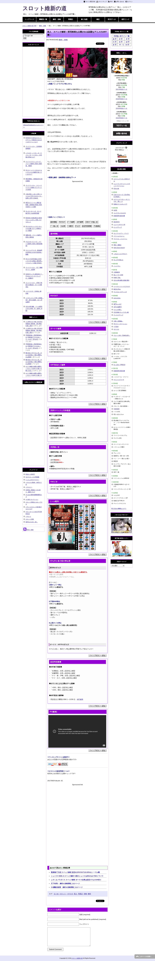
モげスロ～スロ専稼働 (32, 477)
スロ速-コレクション (32, 499)
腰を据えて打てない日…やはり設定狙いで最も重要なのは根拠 (34, 355)
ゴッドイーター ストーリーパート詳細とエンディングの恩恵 (34, 187)
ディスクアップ (118, 315)
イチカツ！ (29, 487)
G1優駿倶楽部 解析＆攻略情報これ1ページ (67, 887)
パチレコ (28, 516)
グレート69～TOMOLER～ (122, 335)
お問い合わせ (120, 1)
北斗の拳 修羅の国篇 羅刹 (121, 280)
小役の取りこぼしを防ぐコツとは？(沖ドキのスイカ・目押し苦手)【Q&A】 (34, 196)
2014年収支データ (121, 118)
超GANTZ (116, 222)
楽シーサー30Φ (118, 275)
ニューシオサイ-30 (119, 224)
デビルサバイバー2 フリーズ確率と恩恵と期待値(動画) (34, 244)
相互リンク (125, 19)
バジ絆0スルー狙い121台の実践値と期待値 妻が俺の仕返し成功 (34, 323)
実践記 (70, 19)
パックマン (117, 266)
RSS (111, 1)
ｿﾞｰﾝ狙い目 (54, 226)
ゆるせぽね (117, 298)
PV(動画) (97, 226)
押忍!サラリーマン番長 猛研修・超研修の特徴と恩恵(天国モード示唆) (34, 205)
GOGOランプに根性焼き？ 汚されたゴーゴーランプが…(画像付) (34, 276)
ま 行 (114, 44)
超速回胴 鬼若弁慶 (119, 216)
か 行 (121, 39)
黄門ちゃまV (117, 304)
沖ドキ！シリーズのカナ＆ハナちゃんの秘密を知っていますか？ (34, 172)
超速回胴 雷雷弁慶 (119, 371)
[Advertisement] (77, 198)
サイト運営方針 (90, 1)
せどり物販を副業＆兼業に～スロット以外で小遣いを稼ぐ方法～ (34, 368)
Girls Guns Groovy (119, 247)
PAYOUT (62, 222)
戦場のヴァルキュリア (120, 204)
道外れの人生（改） (32, 522)
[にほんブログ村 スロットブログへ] (123, 161)
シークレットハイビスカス (122, 286)
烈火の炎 (116, 188)
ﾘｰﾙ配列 (70, 226)
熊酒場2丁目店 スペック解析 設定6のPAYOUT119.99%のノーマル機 (75, 872)
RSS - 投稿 (29, 530)
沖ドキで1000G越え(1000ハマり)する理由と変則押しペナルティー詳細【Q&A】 (34, 261)
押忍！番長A (117, 245)
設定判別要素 (87, 226)
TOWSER (116, 409)
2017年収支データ (121, 89)
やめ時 (62, 226)
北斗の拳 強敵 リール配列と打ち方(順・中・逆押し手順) (34, 308)
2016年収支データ (121, 99)
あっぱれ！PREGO (119, 364)
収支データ (112, 19)
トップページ (29, 19)
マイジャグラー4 (119, 379)
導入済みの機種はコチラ (118, 508)
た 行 (114, 42)
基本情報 (53, 222)
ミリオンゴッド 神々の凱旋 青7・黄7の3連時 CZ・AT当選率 (35, 300)
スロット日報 (30, 519)
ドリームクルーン (119, 236)
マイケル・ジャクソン (120, 239)
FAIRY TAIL (117, 277)
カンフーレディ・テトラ (121, 233)
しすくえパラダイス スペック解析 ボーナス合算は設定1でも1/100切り (76, 880)
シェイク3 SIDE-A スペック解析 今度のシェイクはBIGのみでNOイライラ (77, 876)
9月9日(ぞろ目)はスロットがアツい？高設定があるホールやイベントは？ (34, 140)
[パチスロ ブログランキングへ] (63, 764)
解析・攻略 (57, 19)
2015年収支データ (121, 108)
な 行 (121, 42)
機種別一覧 (43, 19)
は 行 (127, 42)
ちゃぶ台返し (118, 309)
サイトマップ (102, 1)
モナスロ (116, 329)
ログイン (130, 1)
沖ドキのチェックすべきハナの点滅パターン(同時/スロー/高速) (34, 228)
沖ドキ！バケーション (120, 324)
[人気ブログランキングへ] (122, 156)
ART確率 (80, 222)
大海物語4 (117, 272)
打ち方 (77, 226)
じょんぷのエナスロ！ (32, 480)
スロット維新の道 (44, 8)
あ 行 (114, 39)
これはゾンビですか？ (120, 254)
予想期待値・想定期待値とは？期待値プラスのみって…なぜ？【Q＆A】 (34, 337)
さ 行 (127, 39)
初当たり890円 (30, 474)
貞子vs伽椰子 (118, 307)
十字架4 (116, 326)
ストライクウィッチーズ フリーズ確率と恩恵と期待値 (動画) (34, 164)
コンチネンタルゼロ (120, 213)
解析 (89, 894)
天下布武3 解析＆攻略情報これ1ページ (65, 883)
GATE (115, 210)
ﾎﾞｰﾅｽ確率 (71, 222)
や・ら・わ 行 (124, 44)
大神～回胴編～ (118, 321)
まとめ (56, 894)
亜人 (75, 894)
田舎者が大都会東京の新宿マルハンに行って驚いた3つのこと (34, 220)
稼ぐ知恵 (84, 19)
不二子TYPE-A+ (118, 260)
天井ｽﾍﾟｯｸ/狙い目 (91, 222)
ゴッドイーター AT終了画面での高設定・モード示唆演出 (34, 285)
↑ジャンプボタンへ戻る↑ (97, 289)
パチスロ (70, 894)
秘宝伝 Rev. (117, 289)
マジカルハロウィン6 (120, 292)
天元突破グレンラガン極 (121, 312)
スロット (62, 894)
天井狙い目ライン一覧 (121, 36)
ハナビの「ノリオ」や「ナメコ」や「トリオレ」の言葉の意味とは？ (34, 155)
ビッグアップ (118, 227)
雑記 (98, 19)
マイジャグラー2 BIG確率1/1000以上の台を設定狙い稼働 (34, 252)
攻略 (85, 894)
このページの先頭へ (145, 956)
